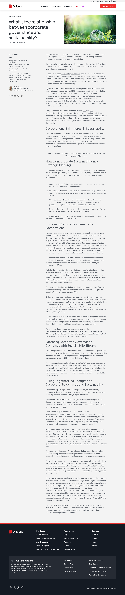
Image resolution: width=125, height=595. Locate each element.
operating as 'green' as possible (80, 240)
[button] (45, 6)
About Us (95, 535)
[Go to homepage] (16, 531)
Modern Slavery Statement (98, 571)
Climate (49, 500)
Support (107, 1)
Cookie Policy (68, 568)
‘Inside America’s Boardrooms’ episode (66, 505)
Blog (65, 535)
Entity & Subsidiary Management (47, 549)
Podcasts (67, 542)
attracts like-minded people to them (61, 319)
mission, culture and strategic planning (61, 248)
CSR (91, 111)
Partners (94, 546)
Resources (12, 16)
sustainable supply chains (56, 280)
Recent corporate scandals (66, 81)
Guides (66, 546)
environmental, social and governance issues (78, 88)
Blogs (19, 16)
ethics (104, 353)
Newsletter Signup (70, 549)
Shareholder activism (54, 113)
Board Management (43, 535)
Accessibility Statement (97, 575)
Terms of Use (68, 564)
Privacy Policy (68, 560)
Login (114, 1)
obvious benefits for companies (88, 297)
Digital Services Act (70, 571)
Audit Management (43, 542)
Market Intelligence (43, 546)
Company (100, 1)
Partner (92, 1)
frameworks (61, 402)
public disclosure (88, 434)
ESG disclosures (97, 116)
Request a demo (108, 6)
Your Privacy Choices (96, 560)
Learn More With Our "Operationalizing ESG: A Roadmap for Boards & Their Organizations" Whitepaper (76, 154)
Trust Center (93, 564)
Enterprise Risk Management (46, 538)
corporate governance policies (58, 331)
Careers (94, 538)
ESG (84, 111)
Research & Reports (71, 538)
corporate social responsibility (58, 91)
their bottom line (90, 324)
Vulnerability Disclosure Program (100, 568)
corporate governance (70, 74)
